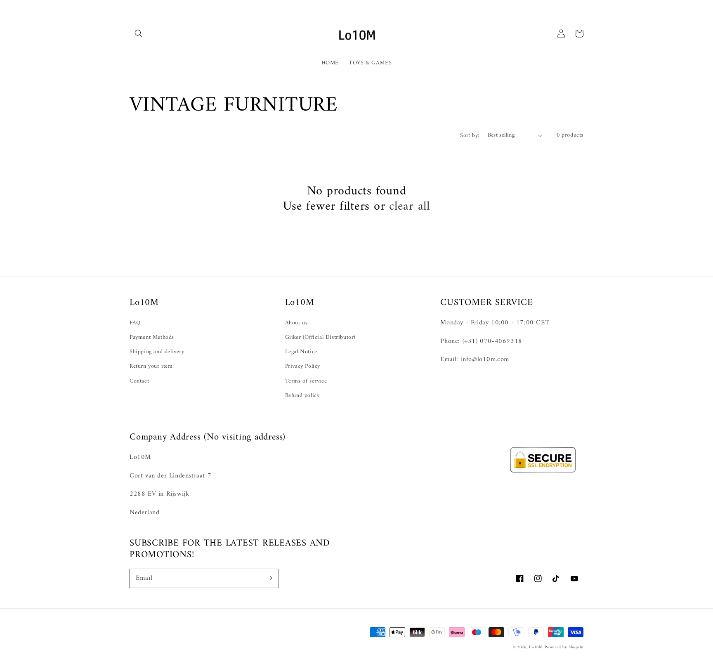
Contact (139, 381)
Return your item (151, 366)
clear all (409, 206)
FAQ (135, 323)
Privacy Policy (302, 366)
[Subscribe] (269, 578)
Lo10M (536, 647)
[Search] (139, 33)
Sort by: (469, 135)
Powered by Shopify (564, 647)
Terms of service (306, 381)
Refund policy (302, 395)
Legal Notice (301, 352)
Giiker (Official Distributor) (320, 337)
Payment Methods (152, 337)
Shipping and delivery (157, 352)
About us (296, 323)
